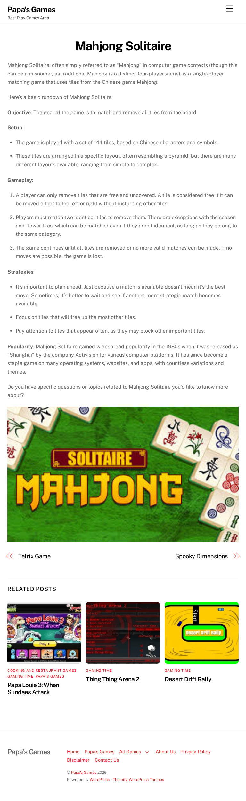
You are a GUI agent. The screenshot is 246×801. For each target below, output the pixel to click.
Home (73, 751)
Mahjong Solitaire (123, 46)
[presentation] (123, 230)
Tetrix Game (34, 556)
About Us (166, 751)
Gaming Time (20, 676)
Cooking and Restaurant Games (42, 670)
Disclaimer (78, 760)
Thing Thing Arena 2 (112, 679)
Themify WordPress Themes (138, 779)
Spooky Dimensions (201, 556)
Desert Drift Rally (188, 679)
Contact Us (107, 760)
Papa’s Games (99, 751)
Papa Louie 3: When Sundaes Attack (33, 688)
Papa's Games (50, 676)
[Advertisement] (218, 128)
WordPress (100, 779)
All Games (130, 751)
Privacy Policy (195, 751)
